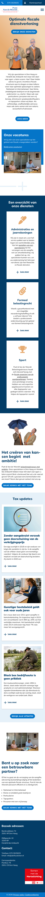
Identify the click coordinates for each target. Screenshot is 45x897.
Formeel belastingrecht (22, 301)
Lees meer (22, 119)
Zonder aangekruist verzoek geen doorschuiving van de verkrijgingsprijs (22, 539)
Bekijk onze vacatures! (13, 147)
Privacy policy (19, 895)
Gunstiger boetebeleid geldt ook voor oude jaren (21, 608)
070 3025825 (13, 3)
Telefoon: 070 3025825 (11, 853)
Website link (10, 10)
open (42, 10)
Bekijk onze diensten (24, 32)
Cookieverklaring (32, 895)
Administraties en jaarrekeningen (22, 231)
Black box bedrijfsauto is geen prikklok (20, 677)
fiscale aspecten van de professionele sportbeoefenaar (22, 376)
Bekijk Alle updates (22, 716)
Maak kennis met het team (17, 485)
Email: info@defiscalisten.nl (13, 855)
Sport (22, 360)
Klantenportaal (35, 3)
